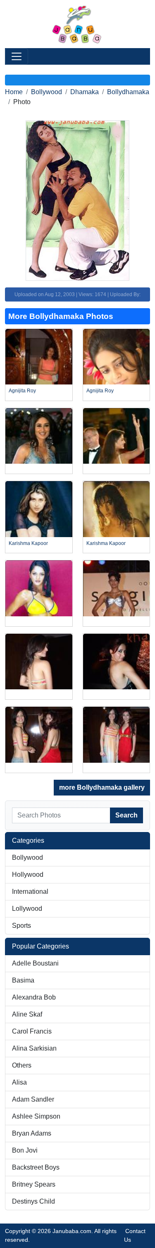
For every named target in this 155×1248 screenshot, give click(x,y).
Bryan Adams (31, 1133)
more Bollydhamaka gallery (102, 787)
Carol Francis (32, 1031)
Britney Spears (33, 1184)
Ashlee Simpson (36, 1116)
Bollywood (46, 91)
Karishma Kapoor (28, 543)
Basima (23, 980)
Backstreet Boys (36, 1167)
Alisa (19, 1082)
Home (14, 91)
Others (21, 1065)
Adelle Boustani (35, 963)
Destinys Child (33, 1201)
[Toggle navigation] (16, 56)
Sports (21, 925)
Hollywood (27, 874)
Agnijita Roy (22, 391)
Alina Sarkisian (34, 1048)
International (30, 891)
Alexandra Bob (34, 997)
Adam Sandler (33, 1099)
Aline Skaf (27, 1014)
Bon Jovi (25, 1150)
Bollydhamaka (128, 91)
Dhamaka (84, 91)
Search (126, 815)
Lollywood (27, 908)
